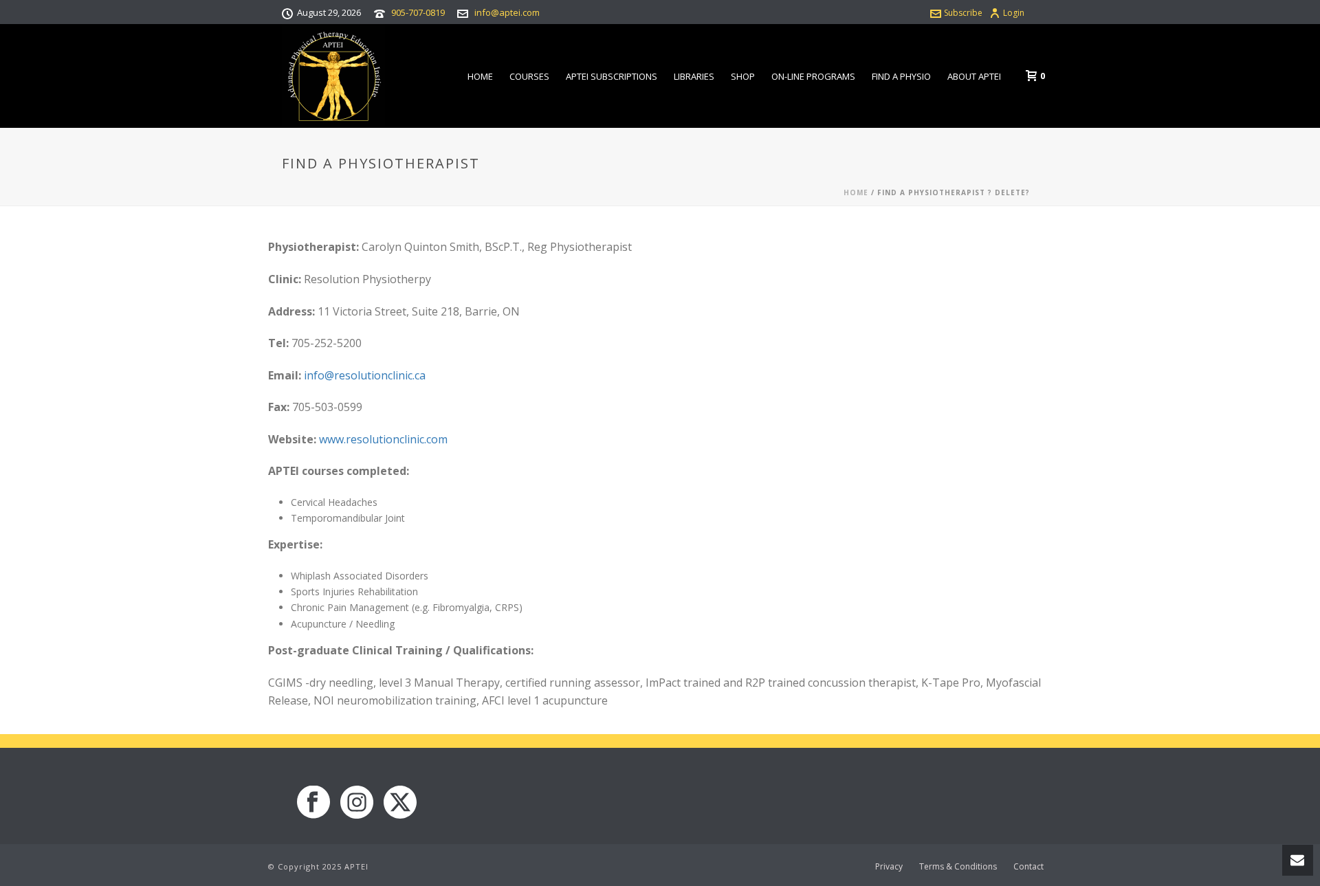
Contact (1028, 866)
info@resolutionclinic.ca (365, 375)
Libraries (694, 76)
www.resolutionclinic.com (383, 439)
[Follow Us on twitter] (400, 803)
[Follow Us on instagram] (356, 803)
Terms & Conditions (958, 866)
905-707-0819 (418, 12)
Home (480, 76)
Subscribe (963, 13)
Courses (529, 76)
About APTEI (974, 76)
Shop (743, 76)
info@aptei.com (507, 12)
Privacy (889, 866)
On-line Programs (813, 76)
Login (1013, 13)
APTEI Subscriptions (611, 76)
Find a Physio (901, 76)
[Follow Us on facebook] (313, 803)
